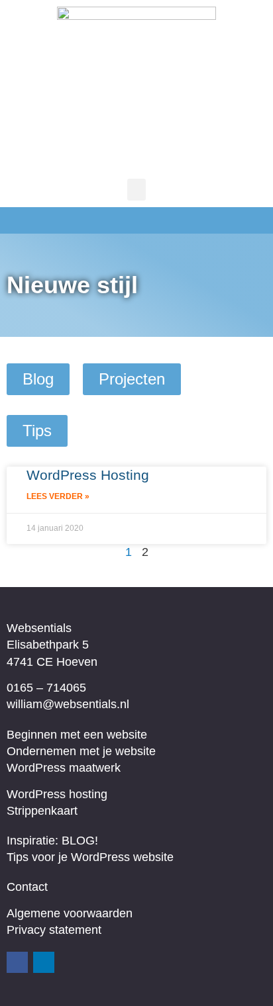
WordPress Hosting (88, 474)
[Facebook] (17, 962)
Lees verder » (58, 496)
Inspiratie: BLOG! (52, 840)
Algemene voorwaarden (70, 913)
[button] (136, 190)
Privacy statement (54, 930)
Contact (27, 886)
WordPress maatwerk (64, 767)
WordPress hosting (57, 794)
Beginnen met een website (77, 734)
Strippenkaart (42, 810)
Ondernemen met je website (81, 751)
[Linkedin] (43, 962)
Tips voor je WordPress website (90, 857)
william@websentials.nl (68, 704)
